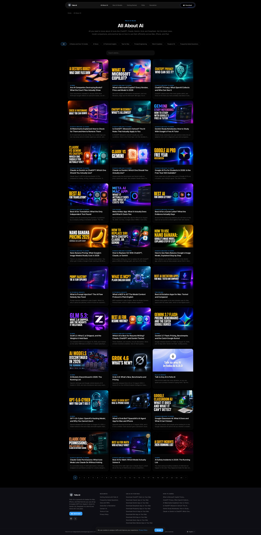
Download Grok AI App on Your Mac (137, 511)
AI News (95, 44)
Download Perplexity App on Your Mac (138, 508)
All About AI (104, 5)
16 (144, 478)
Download (188, 5)
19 (158, 478)
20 (162, 478)
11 (120, 478)
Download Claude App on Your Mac (137, 500)
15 (139, 478)
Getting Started (132, 5)
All (63, 44)
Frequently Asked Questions (189, 44)
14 (134, 478)
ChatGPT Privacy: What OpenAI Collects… (176, 500)
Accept (159, 530)
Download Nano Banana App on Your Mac (139, 523)
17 (148, 478)
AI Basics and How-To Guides (79, 44)
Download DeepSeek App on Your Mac (138, 505)
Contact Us (103, 508)
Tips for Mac (125, 44)
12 (125, 478)
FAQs (143, 5)
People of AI (171, 44)
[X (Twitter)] (75, 518)
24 (181, 478)
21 (167, 478)
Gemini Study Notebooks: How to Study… (176, 508)
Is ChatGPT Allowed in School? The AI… (175, 505)
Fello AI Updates (157, 44)
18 (153, 478)
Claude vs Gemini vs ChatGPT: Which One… (177, 511)
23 (177, 478)
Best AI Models (117, 5)
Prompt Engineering (140, 44)
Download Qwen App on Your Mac (137, 520)
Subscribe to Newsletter (108, 505)
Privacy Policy (104, 514)
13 (130, 478)
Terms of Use (104, 511)
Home (69, 13)
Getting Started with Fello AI (109, 497)
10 (116, 478)
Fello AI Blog (130, 20)
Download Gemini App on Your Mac (137, 503)
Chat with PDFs (105, 503)
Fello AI (74, 5)
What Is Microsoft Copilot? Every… (174, 497)
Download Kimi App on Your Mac (136, 514)
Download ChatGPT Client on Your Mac (138, 497)
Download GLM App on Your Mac (136, 517)
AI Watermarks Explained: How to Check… (176, 503)
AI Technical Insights (109, 44)
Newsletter (153, 5)
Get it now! (77, 513)
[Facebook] (71, 518)
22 (172, 478)
